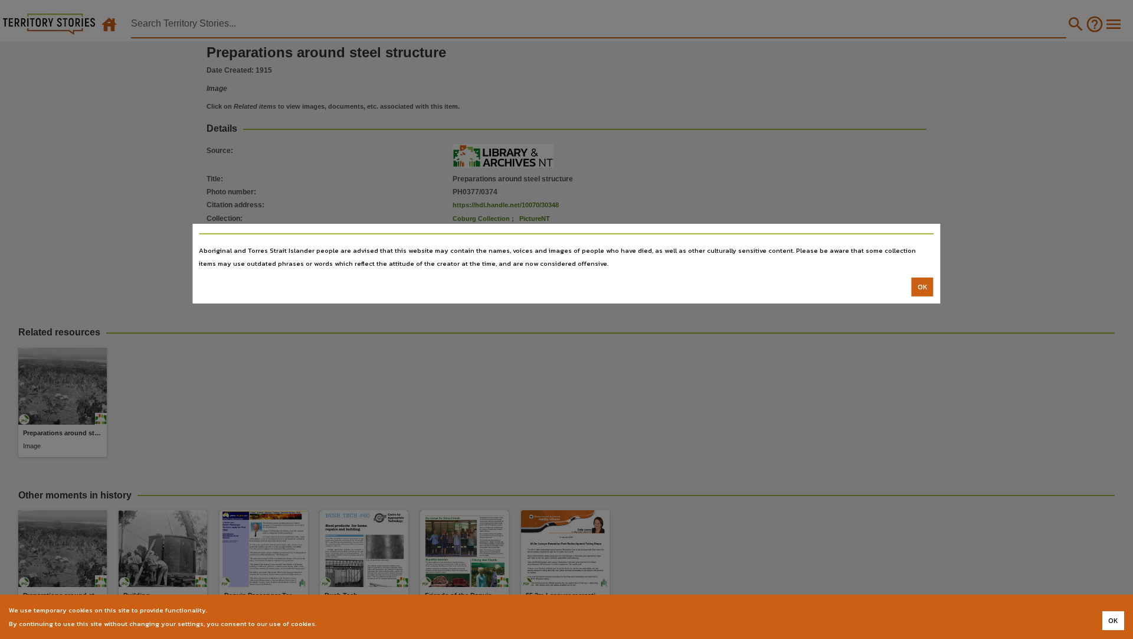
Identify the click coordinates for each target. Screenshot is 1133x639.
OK (923, 287)
